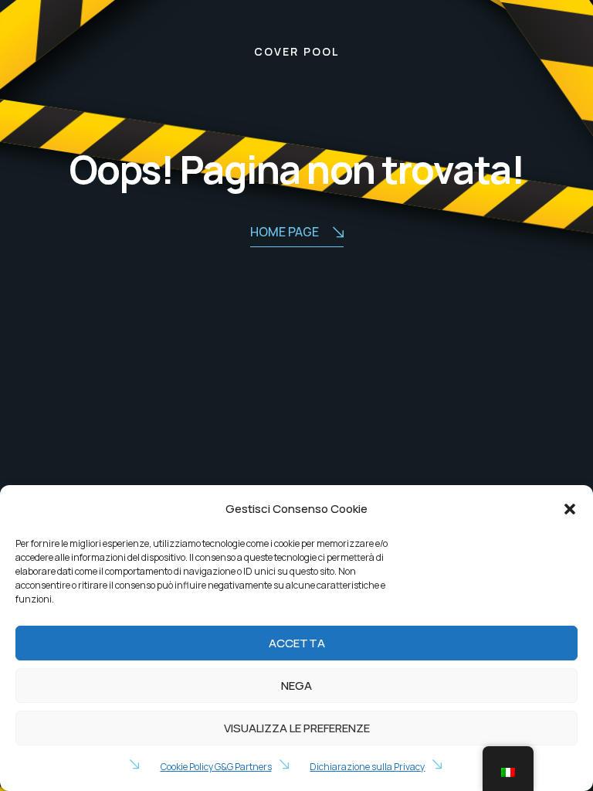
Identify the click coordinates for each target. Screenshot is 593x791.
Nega (296, 685)
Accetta (297, 643)
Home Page (284, 231)
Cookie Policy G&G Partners (216, 766)
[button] (570, 509)
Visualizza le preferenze (297, 728)
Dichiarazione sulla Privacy (367, 766)
